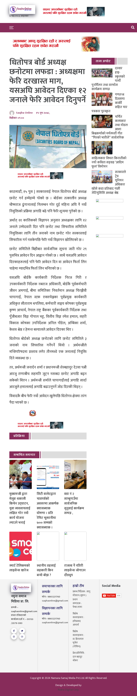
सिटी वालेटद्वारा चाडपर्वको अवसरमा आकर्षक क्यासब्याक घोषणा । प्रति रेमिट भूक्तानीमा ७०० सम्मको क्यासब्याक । (48, 511)
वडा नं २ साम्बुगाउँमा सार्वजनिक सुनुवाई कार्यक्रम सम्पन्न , (74, 504)
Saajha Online (24, 113)
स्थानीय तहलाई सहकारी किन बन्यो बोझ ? (46, 570)
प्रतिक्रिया (19, 436)
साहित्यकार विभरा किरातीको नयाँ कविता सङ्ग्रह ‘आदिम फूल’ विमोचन (109, 162)
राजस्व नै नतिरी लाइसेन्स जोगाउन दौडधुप (75, 570)
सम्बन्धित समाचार (24, 454)
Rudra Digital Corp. (68, 690)
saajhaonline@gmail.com (53, 601)
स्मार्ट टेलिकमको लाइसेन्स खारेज (19, 568)
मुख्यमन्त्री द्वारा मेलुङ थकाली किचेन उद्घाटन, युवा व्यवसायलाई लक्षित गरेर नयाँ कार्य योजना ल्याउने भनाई (19, 508)
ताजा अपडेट (103, 61)
